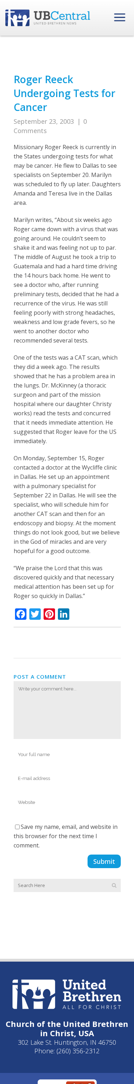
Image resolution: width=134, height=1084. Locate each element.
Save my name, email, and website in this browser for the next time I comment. (66, 836)
